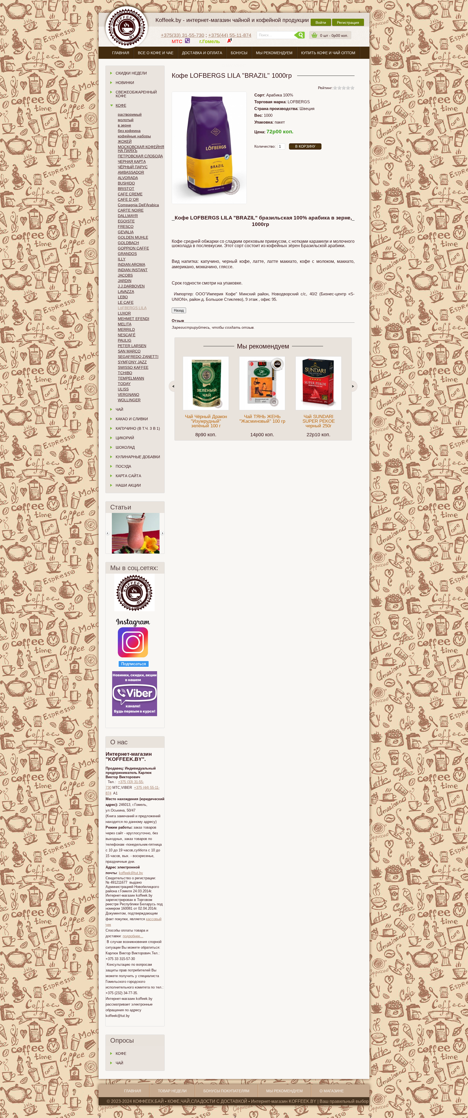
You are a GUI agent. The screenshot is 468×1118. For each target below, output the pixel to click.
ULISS (123, 389)
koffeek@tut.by (131, 873)
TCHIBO (125, 373)
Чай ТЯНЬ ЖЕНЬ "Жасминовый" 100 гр (262, 419)
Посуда (123, 466)
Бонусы (239, 53)
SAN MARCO (129, 351)
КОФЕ (121, 1053)
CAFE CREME (130, 194)
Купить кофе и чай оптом (328, 53)
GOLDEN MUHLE (133, 237)
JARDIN (124, 281)
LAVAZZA (126, 291)
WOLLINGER (129, 400)
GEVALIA (126, 232)
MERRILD (126, 329)
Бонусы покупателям (226, 1091)
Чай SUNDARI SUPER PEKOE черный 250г (319, 421)
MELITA (124, 324)
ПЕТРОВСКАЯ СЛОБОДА (140, 156)
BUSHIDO (126, 183)
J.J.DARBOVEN (131, 286)
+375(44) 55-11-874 (229, 35)
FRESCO (126, 226)
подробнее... (133, 936)
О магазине (234, 65)
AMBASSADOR (131, 172)
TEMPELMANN (131, 378)
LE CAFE (126, 302)
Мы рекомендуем (274, 53)
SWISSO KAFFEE (133, 367)
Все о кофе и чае (155, 53)
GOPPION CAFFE (133, 248)
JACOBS (125, 275)
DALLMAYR (128, 216)
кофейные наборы (134, 136)
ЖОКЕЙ (125, 141)
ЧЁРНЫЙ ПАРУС (133, 167)
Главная (120, 53)
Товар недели (172, 1091)
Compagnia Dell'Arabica (138, 205)
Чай (119, 409)
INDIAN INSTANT (133, 270)
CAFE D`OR (128, 199)
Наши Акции (128, 485)
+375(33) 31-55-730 (182, 35)
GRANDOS (127, 253)
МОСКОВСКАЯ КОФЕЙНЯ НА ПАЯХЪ (141, 149)
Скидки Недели (131, 73)
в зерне (124, 125)
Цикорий (125, 438)
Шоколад (125, 447)
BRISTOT (126, 188)
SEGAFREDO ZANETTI (138, 356)
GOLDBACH (128, 243)
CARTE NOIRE (131, 210)
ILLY (121, 259)
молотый (126, 120)
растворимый (130, 114)
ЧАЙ (119, 1063)
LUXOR (124, 313)
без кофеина (129, 130)
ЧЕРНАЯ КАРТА (132, 161)
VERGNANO (128, 394)
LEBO (123, 297)
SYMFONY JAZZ (132, 362)
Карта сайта (128, 476)
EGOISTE (126, 221)
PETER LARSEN (132, 346)
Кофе (121, 105)
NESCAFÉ (126, 335)
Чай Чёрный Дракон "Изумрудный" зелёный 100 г (206, 421)
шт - (334, 35)
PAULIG (124, 340)
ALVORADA (128, 178)
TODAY (124, 384)
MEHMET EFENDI (133, 318)
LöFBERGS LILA (132, 308)
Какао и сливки (132, 419)
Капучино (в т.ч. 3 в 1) (138, 428)
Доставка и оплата (202, 53)
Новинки (125, 82)
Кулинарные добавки (138, 457)
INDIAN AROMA (131, 264)
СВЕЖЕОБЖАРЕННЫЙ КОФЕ (136, 94)
